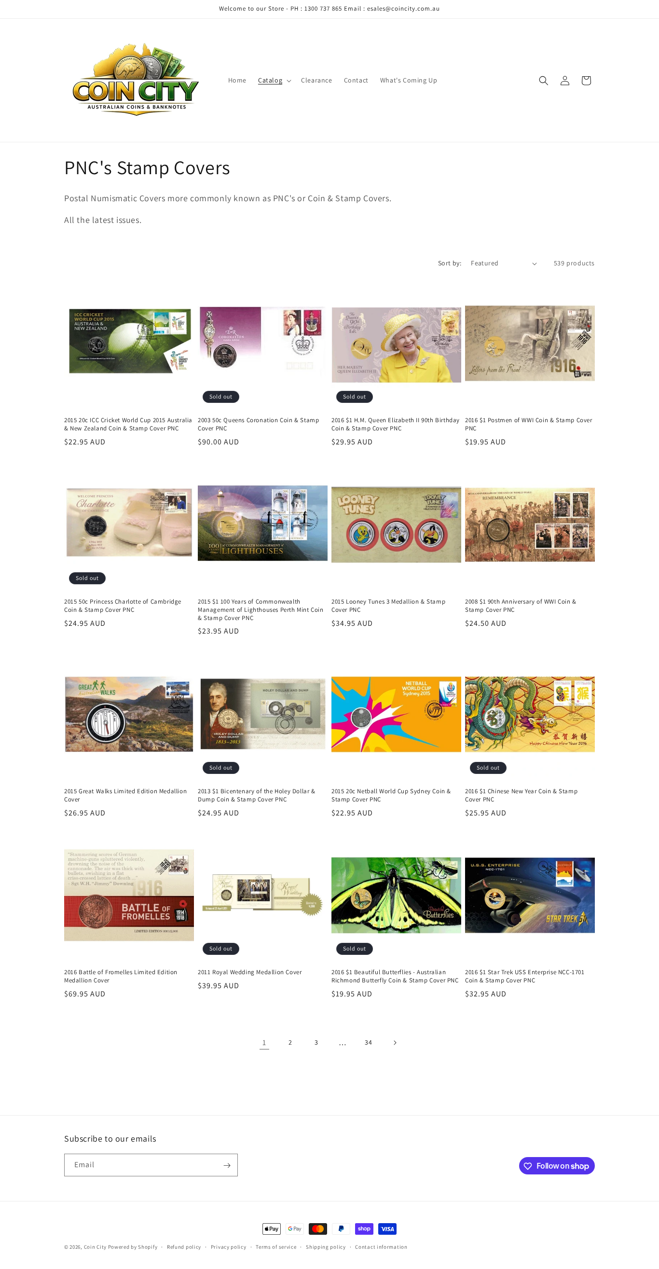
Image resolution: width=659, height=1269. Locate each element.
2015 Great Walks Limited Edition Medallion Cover (125, 795)
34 (368, 1042)
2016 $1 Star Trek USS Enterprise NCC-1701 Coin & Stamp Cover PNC (525, 976)
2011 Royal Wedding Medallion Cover (250, 972)
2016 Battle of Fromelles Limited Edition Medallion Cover (121, 976)
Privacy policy (229, 1246)
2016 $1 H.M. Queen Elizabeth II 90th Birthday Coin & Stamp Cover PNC (395, 424)
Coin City (95, 1246)
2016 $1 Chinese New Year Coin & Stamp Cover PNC (521, 795)
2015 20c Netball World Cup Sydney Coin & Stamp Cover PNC (391, 795)
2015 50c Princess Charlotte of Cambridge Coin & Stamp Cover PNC (122, 606)
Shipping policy (326, 1246)
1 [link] (264, 1042)
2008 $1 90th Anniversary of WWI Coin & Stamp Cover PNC (521, 606)
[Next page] (394, 1042)
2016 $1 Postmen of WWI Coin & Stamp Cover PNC (528, 424)
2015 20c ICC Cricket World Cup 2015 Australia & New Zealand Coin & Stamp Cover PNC (128, 424)
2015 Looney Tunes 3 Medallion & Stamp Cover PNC (388, 606)
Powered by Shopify (133, 1246)
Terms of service (276, 1246)
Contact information (381, 1246)
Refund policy (184, 1246)
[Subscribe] (226, 1165)
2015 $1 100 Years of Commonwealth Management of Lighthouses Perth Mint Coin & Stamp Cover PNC (261, 610)
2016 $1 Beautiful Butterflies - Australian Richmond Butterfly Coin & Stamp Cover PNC (395, 976)
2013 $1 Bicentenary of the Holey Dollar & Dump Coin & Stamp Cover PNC (257, 795)
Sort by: (449, 263)
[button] (273, 80)
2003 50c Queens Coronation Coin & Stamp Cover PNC (258, 424)
